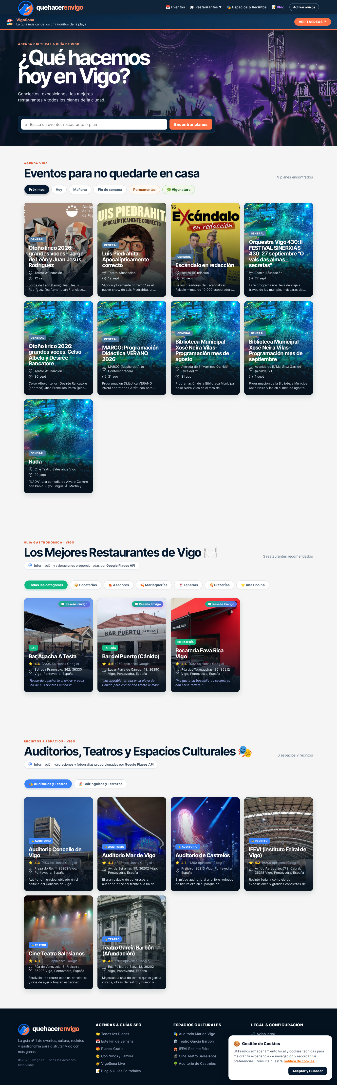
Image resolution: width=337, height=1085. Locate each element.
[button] (58, 250)
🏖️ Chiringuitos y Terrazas (100, 784)
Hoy (59, 190)
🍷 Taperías (188, 585)
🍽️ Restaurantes (206, 7)
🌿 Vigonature (178, 190)
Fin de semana (110, 190)
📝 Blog (278, 7)
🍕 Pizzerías (219, 585)
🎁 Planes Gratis (109, 1048)
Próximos (37, 190)
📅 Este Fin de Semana (114, 1041)
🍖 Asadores (118, 585)
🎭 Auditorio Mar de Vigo (194, 1034)
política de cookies (299, 1061)
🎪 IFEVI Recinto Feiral (191, 1048)
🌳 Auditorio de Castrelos (194, 1063)
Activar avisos (304, 7)
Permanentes (144, 190)
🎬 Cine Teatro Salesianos (195, 1056)
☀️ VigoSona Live (110, 1063)
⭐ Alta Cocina (253, 585)
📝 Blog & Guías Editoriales (118, 1071)
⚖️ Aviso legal (263, 1034)
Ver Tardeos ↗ (313, 22)
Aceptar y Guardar (307, 1071)
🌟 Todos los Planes (112, 1034)
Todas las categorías (46, 585)
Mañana (80, 190)
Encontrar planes (190, 124)
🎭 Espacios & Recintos (247, 7)
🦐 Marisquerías (154, 585)
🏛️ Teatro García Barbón (193, 1041)
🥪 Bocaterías (85, 585)
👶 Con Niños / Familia (114, 1056)
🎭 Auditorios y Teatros (48, 784)
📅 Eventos (175, 7)
